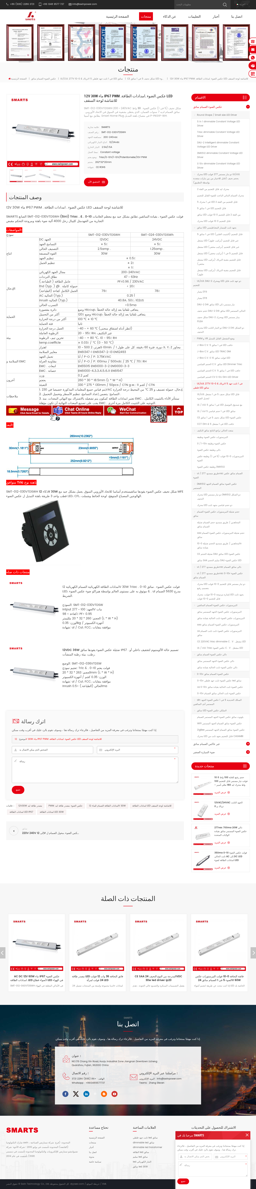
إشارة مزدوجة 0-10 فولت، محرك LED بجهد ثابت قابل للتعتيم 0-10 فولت (220, 597)
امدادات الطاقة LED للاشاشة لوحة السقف (151, 806)
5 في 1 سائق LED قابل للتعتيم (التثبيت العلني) (220, 234)
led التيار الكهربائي (142, 1162)
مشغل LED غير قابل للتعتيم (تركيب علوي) (217, 241)
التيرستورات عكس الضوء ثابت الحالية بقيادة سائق (221, 618)
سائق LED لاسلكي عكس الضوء (212, 710)
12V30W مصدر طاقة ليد (30, 806)
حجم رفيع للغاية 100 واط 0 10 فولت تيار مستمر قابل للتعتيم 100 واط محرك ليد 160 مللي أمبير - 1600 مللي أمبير (231, 781)
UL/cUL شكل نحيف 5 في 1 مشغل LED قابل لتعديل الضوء (218, 396)
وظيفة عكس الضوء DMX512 (211, 467)
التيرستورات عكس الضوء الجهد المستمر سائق (219, 612)
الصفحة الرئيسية (117, 16)
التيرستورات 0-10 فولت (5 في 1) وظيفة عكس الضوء (220, 458)
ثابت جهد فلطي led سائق (145, 1138)
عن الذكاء (169, 16)
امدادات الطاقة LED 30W (52, 812)
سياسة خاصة (95, 1162)
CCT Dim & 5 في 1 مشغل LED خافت (215, 424)
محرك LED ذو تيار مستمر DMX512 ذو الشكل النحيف (218, 497)
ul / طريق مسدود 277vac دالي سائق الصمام (219, 567)
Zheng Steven (156, 1083)
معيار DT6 (202, 292)
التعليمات (194, 16)
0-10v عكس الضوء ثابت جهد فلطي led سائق (219, 681)
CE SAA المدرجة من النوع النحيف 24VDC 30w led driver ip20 (97, 978)
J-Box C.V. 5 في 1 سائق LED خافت (215, 345)
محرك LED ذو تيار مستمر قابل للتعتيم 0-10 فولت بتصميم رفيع (221, 586)
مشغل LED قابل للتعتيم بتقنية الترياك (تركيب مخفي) (219, 262)
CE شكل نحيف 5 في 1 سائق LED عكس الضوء (219, 418)
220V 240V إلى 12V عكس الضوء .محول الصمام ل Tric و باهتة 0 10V (219, 978)
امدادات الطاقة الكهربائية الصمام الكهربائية (92, 586)
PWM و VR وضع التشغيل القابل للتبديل (215, 338)
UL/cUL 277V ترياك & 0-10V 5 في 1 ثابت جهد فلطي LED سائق (91, 79)
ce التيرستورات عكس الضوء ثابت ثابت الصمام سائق (219, 633)
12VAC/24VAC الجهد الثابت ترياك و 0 (228, 804)
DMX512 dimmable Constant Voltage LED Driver (220, 155)
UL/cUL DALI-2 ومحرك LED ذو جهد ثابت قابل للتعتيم (217, 283)
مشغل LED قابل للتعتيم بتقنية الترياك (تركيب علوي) (219, 272)
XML (104, 1184)
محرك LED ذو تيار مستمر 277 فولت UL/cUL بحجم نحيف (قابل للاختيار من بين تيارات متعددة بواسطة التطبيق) (216, 178)
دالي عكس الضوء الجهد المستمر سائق (215, 661)
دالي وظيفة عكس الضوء (208, 450)
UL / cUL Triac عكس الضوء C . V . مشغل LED (220, 648)
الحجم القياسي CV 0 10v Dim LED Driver (217, 377)
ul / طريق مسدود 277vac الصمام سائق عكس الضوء (218, 475)
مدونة (91, 1157)
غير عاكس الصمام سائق (206, 744)
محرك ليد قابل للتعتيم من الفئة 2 (213, 189)
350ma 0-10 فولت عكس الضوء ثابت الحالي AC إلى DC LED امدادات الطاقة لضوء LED (230, 856)
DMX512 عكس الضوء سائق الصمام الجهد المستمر (215, 486)
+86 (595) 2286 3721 (84, 1079)
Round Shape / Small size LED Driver (217, 115)
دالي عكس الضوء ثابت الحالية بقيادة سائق (217, 667)
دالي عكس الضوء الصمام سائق (212, 654)
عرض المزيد (220, 792)
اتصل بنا (236, 16)
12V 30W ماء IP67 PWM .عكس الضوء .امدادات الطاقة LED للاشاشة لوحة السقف (58, 739)
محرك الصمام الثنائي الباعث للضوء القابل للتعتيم (220, 195)
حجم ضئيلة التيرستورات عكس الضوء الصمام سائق (216, 514)
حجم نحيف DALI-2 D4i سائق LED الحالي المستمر (221, 311)
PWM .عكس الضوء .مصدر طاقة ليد (65, 806)
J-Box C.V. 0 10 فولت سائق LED (213, 358)
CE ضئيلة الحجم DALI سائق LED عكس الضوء (218, 554)
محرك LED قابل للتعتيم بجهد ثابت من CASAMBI (220, 736)
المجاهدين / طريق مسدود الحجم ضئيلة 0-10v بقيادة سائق (219, 546)
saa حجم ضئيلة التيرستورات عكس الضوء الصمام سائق (220, 535)
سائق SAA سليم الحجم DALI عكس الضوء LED (219, 560)
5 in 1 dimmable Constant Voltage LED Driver (218, 124)
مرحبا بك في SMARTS (190, 1135)
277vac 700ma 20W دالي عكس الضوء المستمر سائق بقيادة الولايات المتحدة (230, 831)
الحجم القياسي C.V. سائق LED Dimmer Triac (219, 364)
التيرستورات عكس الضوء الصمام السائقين (217, 605)
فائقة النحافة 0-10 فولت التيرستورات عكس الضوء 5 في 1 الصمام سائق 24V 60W (158, 978)
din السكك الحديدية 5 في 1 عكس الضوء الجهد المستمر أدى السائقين (217, 702)
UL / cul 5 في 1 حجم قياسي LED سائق (216, 411)
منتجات (146, 16)
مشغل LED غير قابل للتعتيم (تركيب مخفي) (218, 247)
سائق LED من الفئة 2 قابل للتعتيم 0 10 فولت (218, 215)
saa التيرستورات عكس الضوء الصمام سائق (218, 625)
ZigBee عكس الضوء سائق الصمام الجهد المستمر (221, 730)
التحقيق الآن (94, 182)
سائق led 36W (140, 1167)
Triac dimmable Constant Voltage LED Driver (218, 134)
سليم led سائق (140, 1157)
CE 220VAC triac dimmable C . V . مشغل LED (221, 641)
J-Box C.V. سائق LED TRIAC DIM (214, 351)
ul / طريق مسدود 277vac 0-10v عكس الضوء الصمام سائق (218, 575)
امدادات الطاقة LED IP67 (21, 812)
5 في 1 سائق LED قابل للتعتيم (211, 208)
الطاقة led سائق (141, 1152)
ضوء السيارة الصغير (204, 752)
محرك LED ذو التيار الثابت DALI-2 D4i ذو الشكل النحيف (220, 330)
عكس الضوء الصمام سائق (43, 79)
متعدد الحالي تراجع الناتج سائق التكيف (215, 430)
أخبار (216, 16)
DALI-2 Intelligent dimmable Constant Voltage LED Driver (218, 145)
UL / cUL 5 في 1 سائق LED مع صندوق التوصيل (219, 405)
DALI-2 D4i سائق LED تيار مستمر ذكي (216, 304)
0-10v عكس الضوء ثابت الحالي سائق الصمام (219, 693)
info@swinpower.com (84, 4)
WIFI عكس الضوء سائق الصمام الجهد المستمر (219, 723)
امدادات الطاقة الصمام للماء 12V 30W (107, 806)
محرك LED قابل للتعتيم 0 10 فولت (214, 221)
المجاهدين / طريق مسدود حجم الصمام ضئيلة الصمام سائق (218, 524)
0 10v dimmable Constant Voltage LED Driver (218, 166)
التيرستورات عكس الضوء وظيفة (212, 437)
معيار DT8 (202, 298)
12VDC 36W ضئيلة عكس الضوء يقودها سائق (91, 650)
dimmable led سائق (143, 1142)
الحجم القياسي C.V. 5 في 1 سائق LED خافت (218, 371)
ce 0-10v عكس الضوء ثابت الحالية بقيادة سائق (220, 687)
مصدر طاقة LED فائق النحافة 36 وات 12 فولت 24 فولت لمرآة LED (36, 978)
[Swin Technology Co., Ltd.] (30, 16)
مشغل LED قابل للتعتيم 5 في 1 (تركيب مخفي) (220, 253)
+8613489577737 (95, 1083)
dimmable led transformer (147, 1147)
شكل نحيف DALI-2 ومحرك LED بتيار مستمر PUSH (218, 319)
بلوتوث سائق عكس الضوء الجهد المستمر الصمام (220, 717)
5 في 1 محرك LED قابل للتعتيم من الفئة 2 (217, 202)
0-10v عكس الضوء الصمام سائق (213, 674)
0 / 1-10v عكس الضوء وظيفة (211, 443)
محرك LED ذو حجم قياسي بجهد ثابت (214, 505)
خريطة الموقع (93, 1184)
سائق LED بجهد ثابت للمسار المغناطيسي (216, 228)
